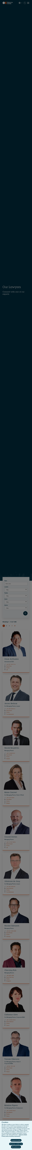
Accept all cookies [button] (16, 1140)
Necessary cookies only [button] (16, 1144)
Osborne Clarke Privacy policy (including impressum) (14, 1135)
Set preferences (16, 1147)
